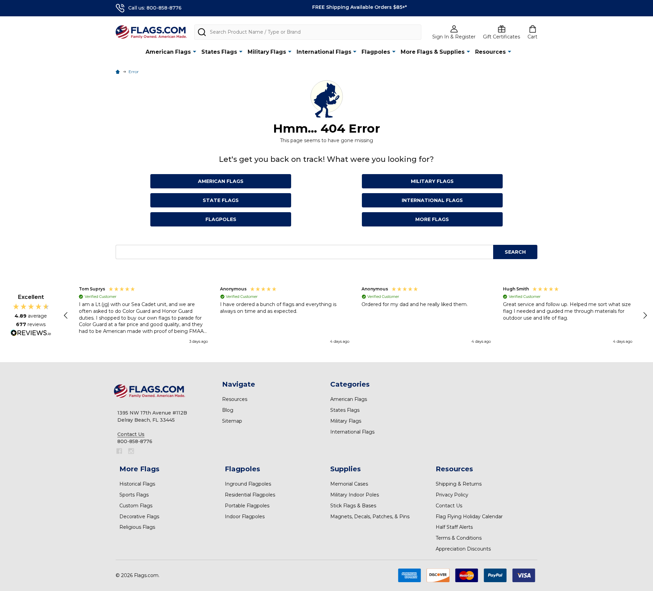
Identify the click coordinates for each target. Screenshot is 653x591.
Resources (490, 52)
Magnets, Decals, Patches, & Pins (369, 516)
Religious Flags (137, 527)
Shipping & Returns (459, 484)
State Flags (221, 200)
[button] (66, 315)
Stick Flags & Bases (353, 506)
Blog (227, 410)
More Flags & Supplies (433, 52)
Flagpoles (376, 52)
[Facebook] (119, 451)
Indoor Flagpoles (245, 516)
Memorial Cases (349, 484)
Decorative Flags (139, 516)
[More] (194, 51)
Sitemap (232, 421)
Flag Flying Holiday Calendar (469, 516)
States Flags (219, 52)
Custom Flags (135, 506)
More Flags (432, 219)
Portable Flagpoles (247, 506)
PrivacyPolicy (452, 495)
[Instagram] (131, 451)
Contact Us (449, 506)
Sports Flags (134, 495)
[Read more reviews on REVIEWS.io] (31, 334)
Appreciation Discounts (463, 549)
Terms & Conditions (459, 538)
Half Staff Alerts (454, 527)
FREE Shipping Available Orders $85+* (359, 7)
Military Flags (267, 52)
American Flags (168, 52)
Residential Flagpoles (250, 495)
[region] (355, 315)
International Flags (324, 52)
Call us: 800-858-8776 (155, 8)
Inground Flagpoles (248, 484)
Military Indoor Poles (354, 495)
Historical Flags (137, 484)
